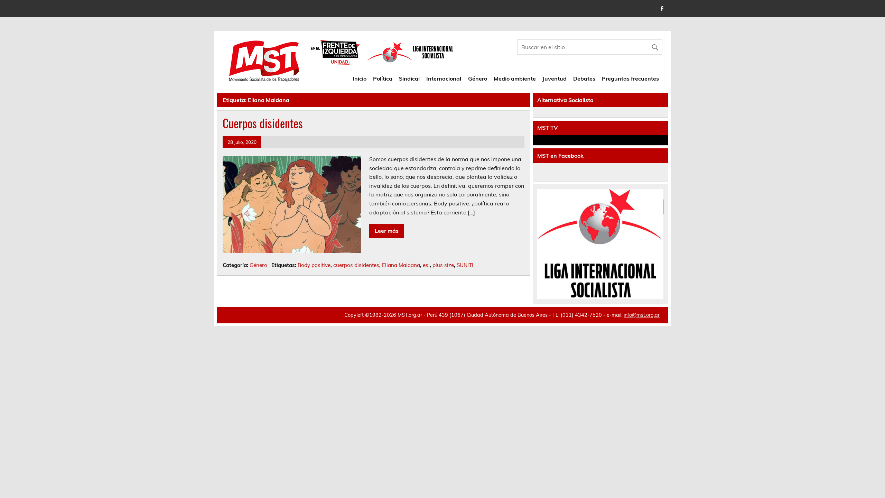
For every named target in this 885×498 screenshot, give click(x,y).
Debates (584, 78)
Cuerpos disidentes (263, 123)
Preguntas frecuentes (630, 78)
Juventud (554, 78)
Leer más (387, 230)
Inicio (359, 78)
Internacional (443, 78)
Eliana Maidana (401, 265)
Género (477, 78)
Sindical (409, 78)
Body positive (314, 265)
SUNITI (465, 265)
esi (426, 265)
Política (382, 78)
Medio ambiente (515, 78)
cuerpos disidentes (356, 265)
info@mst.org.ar (642, 315)
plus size (443, 265)
